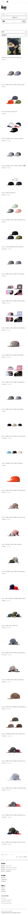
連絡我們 (3, 877)
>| (12, 854)
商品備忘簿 (3, 881)
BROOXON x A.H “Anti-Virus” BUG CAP (11, 57)
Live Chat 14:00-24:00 (6, 903)
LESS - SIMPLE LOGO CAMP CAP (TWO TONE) (13, 436)
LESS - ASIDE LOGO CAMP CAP (10, 625)
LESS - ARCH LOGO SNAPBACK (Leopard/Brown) (14, 706)
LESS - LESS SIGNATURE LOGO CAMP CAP (13, 246)
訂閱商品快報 (4, 879)
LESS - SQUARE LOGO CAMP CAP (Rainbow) (13, 679)
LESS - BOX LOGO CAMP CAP (9, 111)
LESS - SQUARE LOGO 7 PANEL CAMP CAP (12, 138)
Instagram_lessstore (6, 901)
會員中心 (3, 888)
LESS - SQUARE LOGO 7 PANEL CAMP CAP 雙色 (14, 165)
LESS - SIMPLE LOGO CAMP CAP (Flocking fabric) (14, 490)
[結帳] (25, 1)
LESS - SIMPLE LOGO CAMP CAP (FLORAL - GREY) (15, 355)
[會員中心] (22, 1)
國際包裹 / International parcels (8, 869)
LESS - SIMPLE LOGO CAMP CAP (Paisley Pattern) (14, 815)
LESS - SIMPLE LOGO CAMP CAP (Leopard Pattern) (14, 652)
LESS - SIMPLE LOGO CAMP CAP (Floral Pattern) (14, 788)
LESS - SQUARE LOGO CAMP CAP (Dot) (12, 544)
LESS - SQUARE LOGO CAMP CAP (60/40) (12, 463)
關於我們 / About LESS (6, 865)
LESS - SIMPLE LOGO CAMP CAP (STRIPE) (12, 409)
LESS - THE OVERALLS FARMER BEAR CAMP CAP (14, 598)
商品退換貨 (3, 891)
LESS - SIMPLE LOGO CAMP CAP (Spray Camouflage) (15, 842)
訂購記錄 (3, 889)
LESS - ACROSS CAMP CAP (8, 192)
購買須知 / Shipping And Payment (9, 867)
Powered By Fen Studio (6, 911)
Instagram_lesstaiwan (6, 900)
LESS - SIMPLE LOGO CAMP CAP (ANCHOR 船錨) (14, 274)
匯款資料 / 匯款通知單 (6, 871)
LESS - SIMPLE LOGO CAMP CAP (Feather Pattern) (14, 761)
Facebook (3, 898)
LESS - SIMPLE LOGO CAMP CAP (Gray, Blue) (13, 84)
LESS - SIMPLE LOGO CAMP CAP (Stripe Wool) (13, 517)
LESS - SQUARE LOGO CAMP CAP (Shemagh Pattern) (15, 571)
